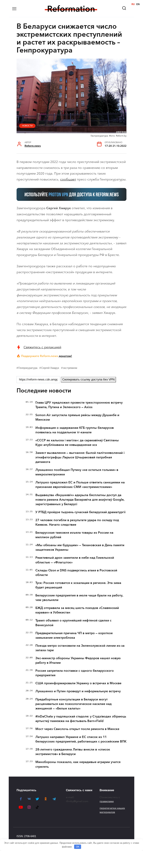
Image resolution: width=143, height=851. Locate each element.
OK (77, 846)
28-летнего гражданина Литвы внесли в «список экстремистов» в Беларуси (72, 752)
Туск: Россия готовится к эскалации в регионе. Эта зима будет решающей (78, 585)
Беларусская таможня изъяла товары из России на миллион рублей (74, 535)
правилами (107, 801)
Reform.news (33, 145)
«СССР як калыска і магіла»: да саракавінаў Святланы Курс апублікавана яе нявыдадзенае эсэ (77, 443)
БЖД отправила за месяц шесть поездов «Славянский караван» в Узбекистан (77, 610)
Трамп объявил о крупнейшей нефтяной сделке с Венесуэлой (73, 623)
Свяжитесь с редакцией (42, 347)
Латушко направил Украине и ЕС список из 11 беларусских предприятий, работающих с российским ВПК (80, 739)
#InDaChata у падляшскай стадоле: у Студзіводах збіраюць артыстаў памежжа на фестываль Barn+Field (80, 719)
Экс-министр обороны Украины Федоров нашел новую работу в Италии (78, 660)
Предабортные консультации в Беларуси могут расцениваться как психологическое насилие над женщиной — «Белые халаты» (73, 704)
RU (133, 4)
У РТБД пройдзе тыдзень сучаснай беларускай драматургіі (80, 512)
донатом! (65, 356)
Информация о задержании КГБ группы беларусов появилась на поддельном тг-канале (74, 430)
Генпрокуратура (27, 367)
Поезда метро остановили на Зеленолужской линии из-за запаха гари (80, 648)
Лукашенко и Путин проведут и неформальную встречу (78, 691)
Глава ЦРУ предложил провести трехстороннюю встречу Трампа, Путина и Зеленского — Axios (79, 405)
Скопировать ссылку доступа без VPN (88, 379)
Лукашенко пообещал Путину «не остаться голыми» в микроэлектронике (76, 472)
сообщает (68, 179)
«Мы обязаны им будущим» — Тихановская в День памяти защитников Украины (79, 547)
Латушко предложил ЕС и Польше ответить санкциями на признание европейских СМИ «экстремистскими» (80, 485)
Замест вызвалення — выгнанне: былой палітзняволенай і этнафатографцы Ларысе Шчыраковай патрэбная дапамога (80, 457)
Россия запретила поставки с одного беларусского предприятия (74, 673)
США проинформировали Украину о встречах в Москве (78, 683)
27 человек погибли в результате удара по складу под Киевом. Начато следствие (77, 522)
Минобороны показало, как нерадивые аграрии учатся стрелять (78, 764)
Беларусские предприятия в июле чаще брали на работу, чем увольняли (79, 598)
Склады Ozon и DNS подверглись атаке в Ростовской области (76, 573)
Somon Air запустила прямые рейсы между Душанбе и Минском (77, 417)
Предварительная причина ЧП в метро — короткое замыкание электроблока (74, 635)
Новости (27, 126)
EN (138, 4)
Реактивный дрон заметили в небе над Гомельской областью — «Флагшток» (74, 560)
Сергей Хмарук (50, 367)
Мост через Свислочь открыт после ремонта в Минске (77, 729)
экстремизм (70, 367)
